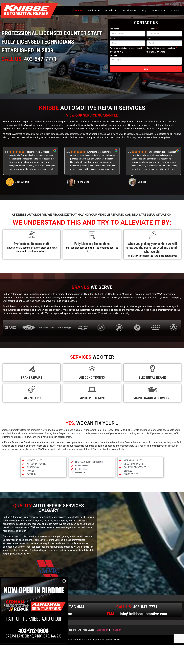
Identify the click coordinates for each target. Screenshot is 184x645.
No (121, 52)
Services (92, 10)
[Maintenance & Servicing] (152, 389)
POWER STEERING (31, 398)
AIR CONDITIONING (92, 377)
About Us (157, 10)
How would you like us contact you (161, 48)
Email (148, 38)
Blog (143, 10)
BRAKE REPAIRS (31, 377)
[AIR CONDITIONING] (92, 368)
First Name (114, 29)
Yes (114, 52)
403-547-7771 (40, 59)
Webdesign (102, 629)
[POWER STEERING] (31, 389)
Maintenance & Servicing (152, 398)
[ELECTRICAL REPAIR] (152, 368)
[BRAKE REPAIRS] (31, 368)
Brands (109, 10)
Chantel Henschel (147, 181)
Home (78, 10)
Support (117, 629)
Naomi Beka (21, 181)
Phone (112, 38)
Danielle (81, 181)
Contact (175, 10)
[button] (64, 581)
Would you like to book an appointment (126, 48)
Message (113, 55)
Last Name (151, 29)
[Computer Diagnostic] (92, 389)
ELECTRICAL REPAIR (152, 377)
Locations (127, 10)
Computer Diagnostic (92, 398)
